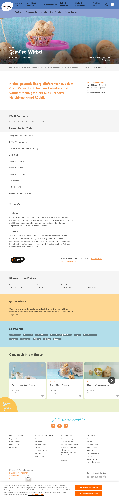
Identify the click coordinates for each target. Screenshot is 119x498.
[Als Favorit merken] (43, 396)
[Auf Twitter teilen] (59, 426)
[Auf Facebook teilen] (53, 426)
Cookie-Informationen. (36, 494)
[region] (59, 490)
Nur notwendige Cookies (89, 487)
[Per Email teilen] (66, 426)
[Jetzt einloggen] (112, 4)
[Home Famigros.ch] (7, 6)
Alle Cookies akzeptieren (89, 493)
